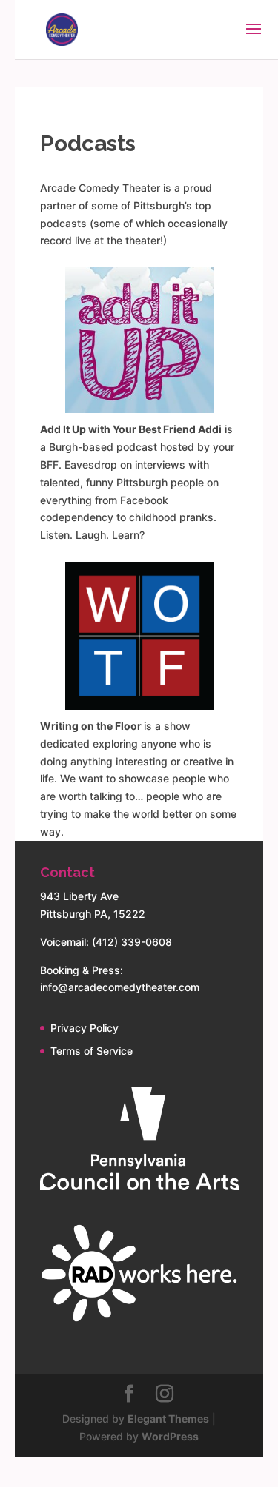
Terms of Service (91, 1050)
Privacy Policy (84, 1027)
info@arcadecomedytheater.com (119, 987)
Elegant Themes (168, 1418)
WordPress (170, 1436)
